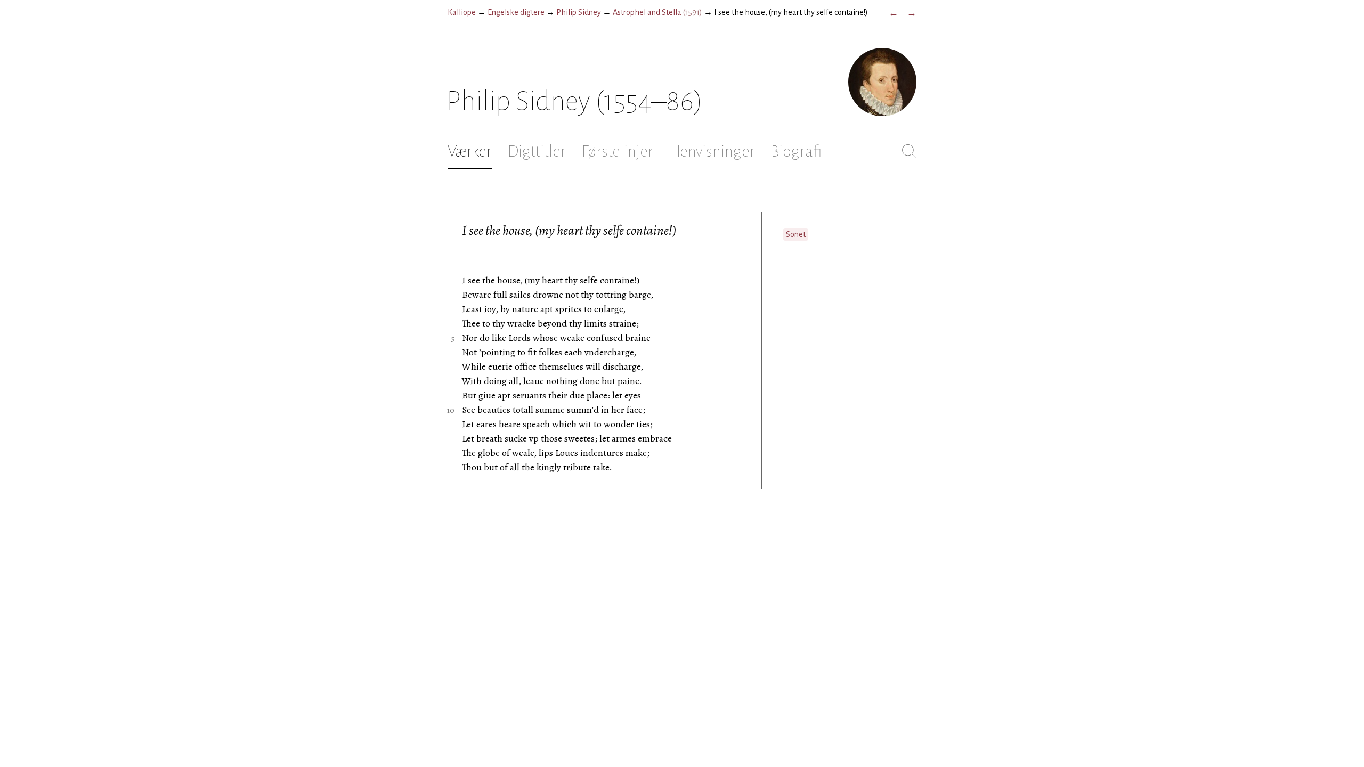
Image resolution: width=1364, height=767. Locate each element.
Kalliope (462, 12)
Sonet (796, 234)
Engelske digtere (516, 12)
